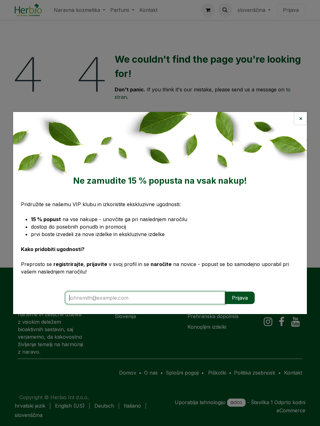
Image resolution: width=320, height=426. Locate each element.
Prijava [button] (240, 298)
